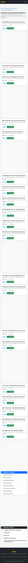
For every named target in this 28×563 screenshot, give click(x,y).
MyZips (3, 2)
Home (2, 8)
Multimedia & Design (8, 480)
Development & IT (7, 493)
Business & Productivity (9, 488)
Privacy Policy (4, 556)
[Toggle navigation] (25, 2)
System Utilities (7, 477)
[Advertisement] (14, 47)
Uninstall (25, 556)
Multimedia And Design (11, 8)
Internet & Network (8, 485)
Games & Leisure (7, 483)
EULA (20, 556)
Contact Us (15, 556)
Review (4, 28)
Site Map (10, 556)
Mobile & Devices (7, 491)
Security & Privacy (7, 475)
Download (11, 28)
